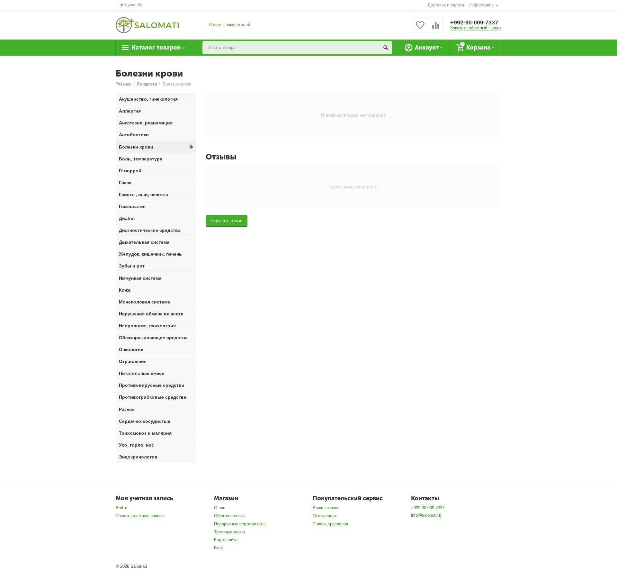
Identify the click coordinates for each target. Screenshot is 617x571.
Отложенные (325, 515)
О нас (219, 507)
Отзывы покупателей (229, 24)
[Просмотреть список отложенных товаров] (420, 28)
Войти (121, 507)
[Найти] (385, 47)
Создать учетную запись (140, 515)
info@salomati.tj (426, 515)
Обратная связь (229, 515)
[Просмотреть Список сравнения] (436, 28)
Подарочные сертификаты (239, 523)
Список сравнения (330, 523)
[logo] (147, 24)
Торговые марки (229, 532)
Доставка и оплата (446, 5)
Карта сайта (225, 539)
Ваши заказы (325, 507)
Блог (218, 547)
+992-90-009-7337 (474, 22)
